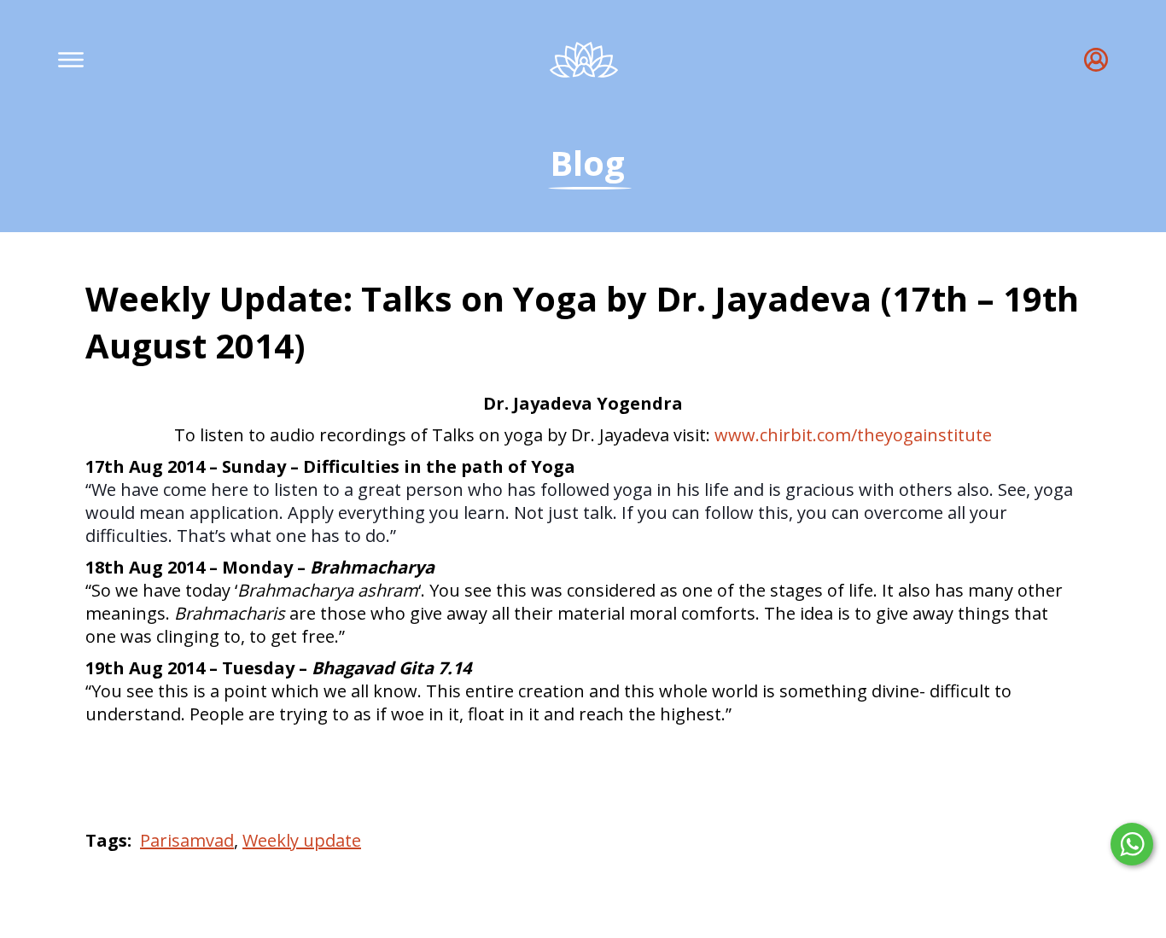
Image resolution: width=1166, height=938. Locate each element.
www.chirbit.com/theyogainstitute (853, 434)
